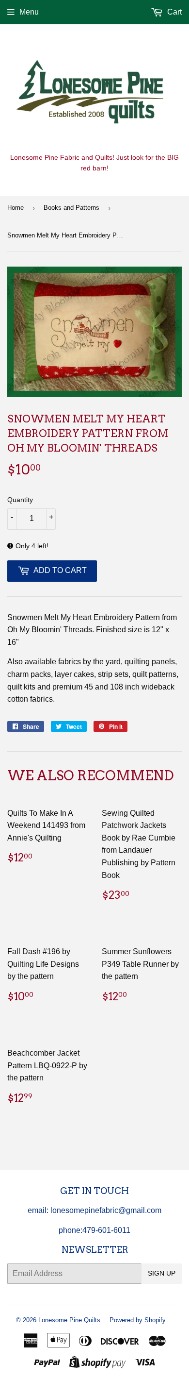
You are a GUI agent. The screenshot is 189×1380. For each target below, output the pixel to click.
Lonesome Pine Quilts (69, 1320)
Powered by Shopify (138, 1320)
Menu (29, 12)
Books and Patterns (71, 207)
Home (15, 207)
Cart (173, 12)
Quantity (20, 500)
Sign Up (161, 1273)
